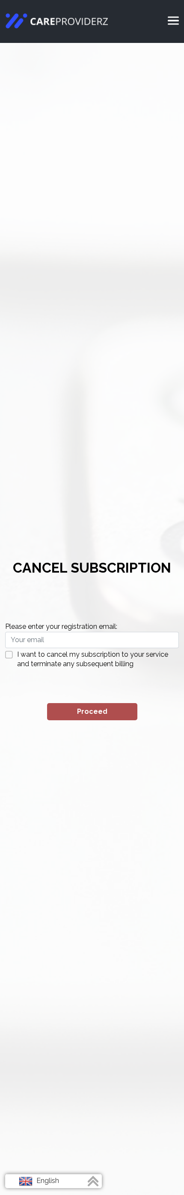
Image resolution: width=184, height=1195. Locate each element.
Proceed (92, 711)
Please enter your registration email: (61, 626)
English (47, 1181)
